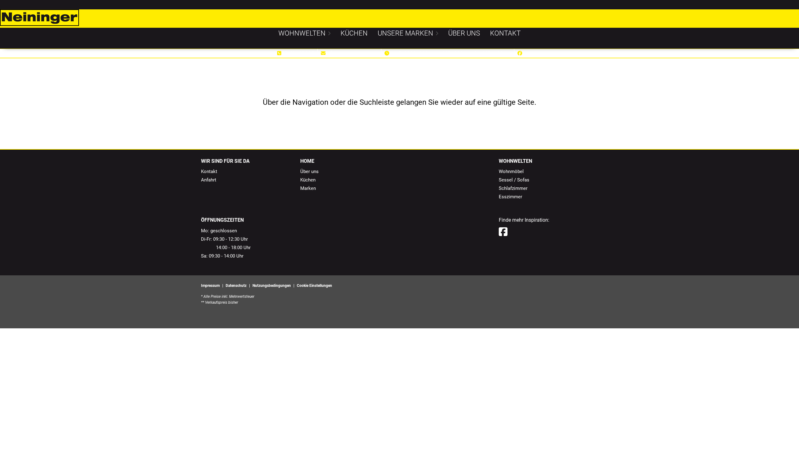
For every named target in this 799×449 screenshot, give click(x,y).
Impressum (210, 285)
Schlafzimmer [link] (513, 188)
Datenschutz (236, 285)
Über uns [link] (309, 171)
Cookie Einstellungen (314, 285)
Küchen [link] (308, 180)
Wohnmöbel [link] (511, 171)
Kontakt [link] (209, 171)
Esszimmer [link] (510, 197)
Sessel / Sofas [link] (514, 180)
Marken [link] (308, 188)
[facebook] (503, 232)
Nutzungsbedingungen (271, 285)
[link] (302, 33)
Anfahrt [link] (208, 180)
